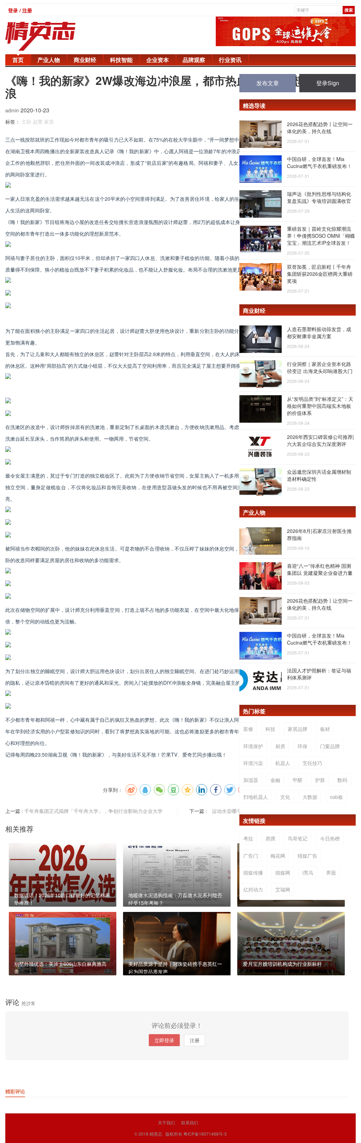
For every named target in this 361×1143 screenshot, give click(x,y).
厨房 (280, 746)
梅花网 (277, 855)
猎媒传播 (253, 872)
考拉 (248, 838)
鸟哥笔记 (297, 838)
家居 (49, 121)
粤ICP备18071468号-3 (205, 1134)
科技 (270, 728)
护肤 (320, 779)
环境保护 (253, 746)
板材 (325, 728)
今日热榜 (330, 838)
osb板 (336, 796)
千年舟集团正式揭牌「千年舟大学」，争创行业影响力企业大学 (93, 810)
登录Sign (327, 83)
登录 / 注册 (20, 10)
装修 (248, 728)
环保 (302, 746)
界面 (331, 872)
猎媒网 (282, 872)
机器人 (282, 762)
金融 (275, 779)
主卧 (26, 121)
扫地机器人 (255, 796)
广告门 (250, 855)
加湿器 (250, 779)
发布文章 (267, 83)
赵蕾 (38, 121)
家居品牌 (297, 728)
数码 (342, 779)
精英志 (155, 1134)
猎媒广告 (307, 855)
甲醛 (297, 779)
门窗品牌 (330, 746)
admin (12, 110)
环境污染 (253, 762)
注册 (195, 1040)
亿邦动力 (253, 889)
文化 (285, 796)
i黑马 (307, 872)
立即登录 (164, 1040)
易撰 (270, 838)
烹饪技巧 (312, 762)
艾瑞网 (282, 889)
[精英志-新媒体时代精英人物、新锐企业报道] (54, 36)
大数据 (309, 796)
